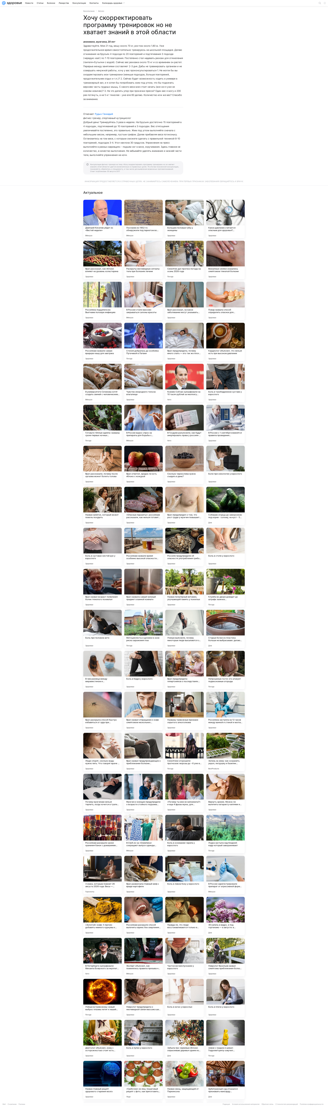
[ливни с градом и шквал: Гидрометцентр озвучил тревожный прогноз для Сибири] (225, 1039)
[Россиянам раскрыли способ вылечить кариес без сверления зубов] (143, 916)
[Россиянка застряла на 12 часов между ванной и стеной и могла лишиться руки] (225, 711)
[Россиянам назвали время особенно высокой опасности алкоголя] (143, 547)
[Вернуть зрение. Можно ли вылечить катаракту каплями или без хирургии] (225, 793)
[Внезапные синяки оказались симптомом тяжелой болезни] (225, 260)
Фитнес (101, 11)
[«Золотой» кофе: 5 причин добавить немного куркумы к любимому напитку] (102, 916)
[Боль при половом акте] (102, 629)
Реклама (22, 1104)
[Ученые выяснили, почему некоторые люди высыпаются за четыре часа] (184, 629)
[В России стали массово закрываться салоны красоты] (143, 301)
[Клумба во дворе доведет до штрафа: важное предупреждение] (225, 588)
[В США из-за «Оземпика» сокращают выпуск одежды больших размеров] (143, 834)
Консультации (89, 11)
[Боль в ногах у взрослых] (184, 998)
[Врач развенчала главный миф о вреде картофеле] (143, 875)
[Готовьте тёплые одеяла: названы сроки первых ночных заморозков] (102, 424)
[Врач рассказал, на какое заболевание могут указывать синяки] (184, 301)
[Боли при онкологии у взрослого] (225, 465)
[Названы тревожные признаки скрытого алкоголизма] (184, 711)
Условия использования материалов (245, 1104)
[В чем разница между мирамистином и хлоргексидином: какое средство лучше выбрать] (102, 670)
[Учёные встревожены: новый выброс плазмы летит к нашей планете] (102, 998)
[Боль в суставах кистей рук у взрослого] (102, 547)
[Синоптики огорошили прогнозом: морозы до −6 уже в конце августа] (184, 752)
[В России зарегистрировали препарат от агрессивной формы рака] (225, 875)
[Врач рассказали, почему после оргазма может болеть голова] (102, 465)
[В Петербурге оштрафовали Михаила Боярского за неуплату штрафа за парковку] (102, 957)
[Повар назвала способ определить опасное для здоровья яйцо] (225, 301)
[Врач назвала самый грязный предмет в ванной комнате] (143, 588)
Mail (4, 1104)
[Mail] (4, 3)
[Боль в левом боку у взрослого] (184, 875)
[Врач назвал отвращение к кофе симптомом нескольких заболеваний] (143, 711)
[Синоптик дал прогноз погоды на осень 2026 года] (184, 260)
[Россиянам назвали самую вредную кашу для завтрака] (102, 342)
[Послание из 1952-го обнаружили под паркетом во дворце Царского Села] (143, 219)
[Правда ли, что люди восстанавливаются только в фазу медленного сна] (184, 916)
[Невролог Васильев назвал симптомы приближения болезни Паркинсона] (225, 957)
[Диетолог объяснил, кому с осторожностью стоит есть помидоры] (102, 1039)
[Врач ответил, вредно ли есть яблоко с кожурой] (143, 465)
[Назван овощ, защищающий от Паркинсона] (184, 1080)
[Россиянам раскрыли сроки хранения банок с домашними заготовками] (102, 834)
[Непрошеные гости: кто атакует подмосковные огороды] (225, 670)
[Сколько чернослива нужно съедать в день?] (184, 465)
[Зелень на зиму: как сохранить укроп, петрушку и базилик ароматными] (225, 752)
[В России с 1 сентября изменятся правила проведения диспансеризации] (225, 424)
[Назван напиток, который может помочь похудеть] (102, 506)
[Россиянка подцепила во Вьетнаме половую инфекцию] (102, 301)
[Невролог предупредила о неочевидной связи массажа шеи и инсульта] (143, 998)
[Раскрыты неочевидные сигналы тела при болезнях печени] (143, 260)
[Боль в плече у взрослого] (225, 998)
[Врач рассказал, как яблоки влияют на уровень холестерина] (102, 260)
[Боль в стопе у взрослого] (225, 547)
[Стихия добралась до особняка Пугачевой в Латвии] (143, 342)
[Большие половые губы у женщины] (184, 219)
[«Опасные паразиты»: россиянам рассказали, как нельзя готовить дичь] (143, 506)
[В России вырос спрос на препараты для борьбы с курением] (143, 424)
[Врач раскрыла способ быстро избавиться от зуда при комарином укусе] (102, 711)
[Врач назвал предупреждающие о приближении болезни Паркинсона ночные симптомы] (143, 752)
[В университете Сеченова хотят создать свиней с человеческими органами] (102, 383)
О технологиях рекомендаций (286, 1104)
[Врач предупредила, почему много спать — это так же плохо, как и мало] (184, 342)
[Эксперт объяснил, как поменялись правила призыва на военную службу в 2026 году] (143, 957)
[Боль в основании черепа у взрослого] (184, 834)
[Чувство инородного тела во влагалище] (143, 383)
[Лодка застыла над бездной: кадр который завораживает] (225, 834)
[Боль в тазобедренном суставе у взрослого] (225, 383)
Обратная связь (267, 1104)
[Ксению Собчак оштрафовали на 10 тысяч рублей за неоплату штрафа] (184, 383)
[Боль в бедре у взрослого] (143, 670)
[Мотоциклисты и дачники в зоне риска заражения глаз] (143, 629)
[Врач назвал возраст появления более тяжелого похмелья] (102, 588)
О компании (12, 1104)
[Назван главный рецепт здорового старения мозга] (102, 1080)
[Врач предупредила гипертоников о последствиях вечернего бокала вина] (184, 670)
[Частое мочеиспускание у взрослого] (184, 957)
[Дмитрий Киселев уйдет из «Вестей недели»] (102, 219)
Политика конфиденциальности (311, 1104)
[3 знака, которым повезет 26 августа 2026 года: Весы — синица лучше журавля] (102, 875)
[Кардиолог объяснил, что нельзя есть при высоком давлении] (225, 342)
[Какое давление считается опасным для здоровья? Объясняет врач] (225, 219)
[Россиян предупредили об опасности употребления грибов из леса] (184, 547)
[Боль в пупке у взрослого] (143, 1039)
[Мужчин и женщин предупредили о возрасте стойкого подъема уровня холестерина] (143, 793)
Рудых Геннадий (104, 114)
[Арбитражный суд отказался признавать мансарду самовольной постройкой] (225, 1080)
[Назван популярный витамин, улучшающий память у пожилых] (184, 588)
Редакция (226, 1104)
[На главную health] (14, 3)
